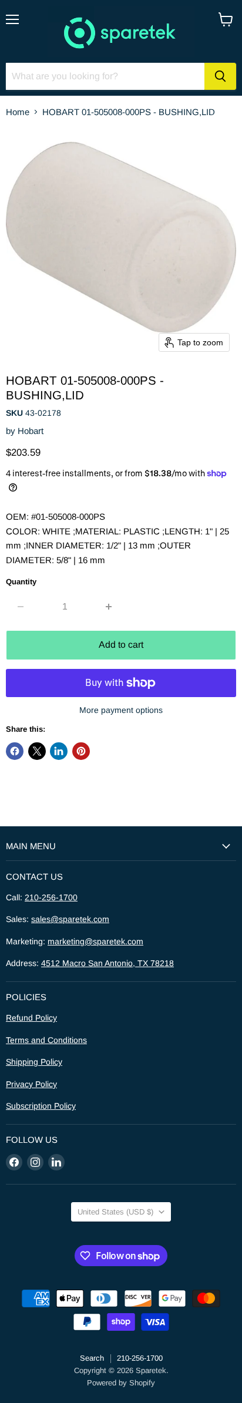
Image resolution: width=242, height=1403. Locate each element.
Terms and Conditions (46, 1040)
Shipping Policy (34, 1061)
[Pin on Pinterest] (81, 751)
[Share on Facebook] (14, 751)
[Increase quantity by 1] (109, 606)
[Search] (220, 76)
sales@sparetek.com (70, 919)
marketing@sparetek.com (95, 941)
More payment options (121, 710)
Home (17, 112)
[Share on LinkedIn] (59, 751)
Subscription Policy (41, 1106)
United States (115, 1211)
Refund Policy (31, 1017)
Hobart (30, 431)
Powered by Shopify (121, 1382)
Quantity (21, 581)
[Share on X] (37, 751)
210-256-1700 (51, 897)
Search (92, 1358)
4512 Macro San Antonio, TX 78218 (107, 963)
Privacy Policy (31, 1084)
